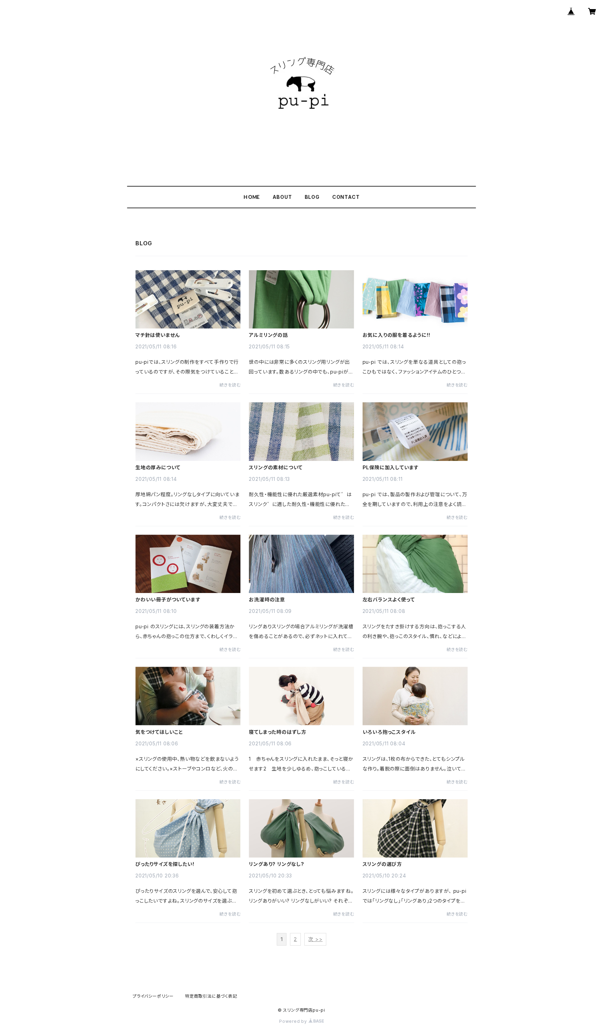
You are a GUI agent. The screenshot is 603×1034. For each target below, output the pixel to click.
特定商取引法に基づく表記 (211, 996)
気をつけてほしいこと (159, 732)
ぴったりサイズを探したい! (164, 864)
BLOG (312, 197)
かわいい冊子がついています (167, 599)
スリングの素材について (276, 467)
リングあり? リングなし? (276, 864)
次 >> (315, 939)
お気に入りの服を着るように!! (396, 335)
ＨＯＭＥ (251, 197)
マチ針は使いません (157, 335)
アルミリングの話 (268, 335)
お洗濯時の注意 (267, 599)
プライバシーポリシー (153, 996)
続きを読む (229, 385)
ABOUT (282, 197)
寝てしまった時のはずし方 (277, 732)
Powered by (293, 1021)
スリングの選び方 (382, 864)
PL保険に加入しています (391, 467)
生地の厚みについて (157, 467)
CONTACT (346, 197)
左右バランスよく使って (389, 599)
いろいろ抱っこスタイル (389, 732)
